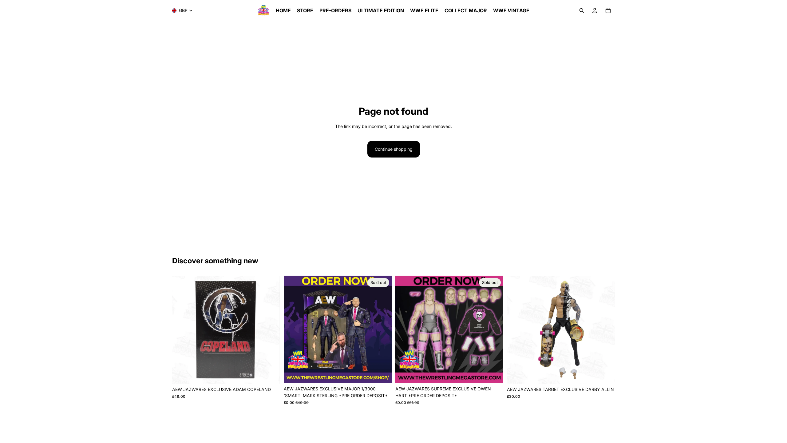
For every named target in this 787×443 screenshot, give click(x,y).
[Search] (581, 10)
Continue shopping (394, 149)
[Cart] (608, 10)
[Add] (270, 374)
